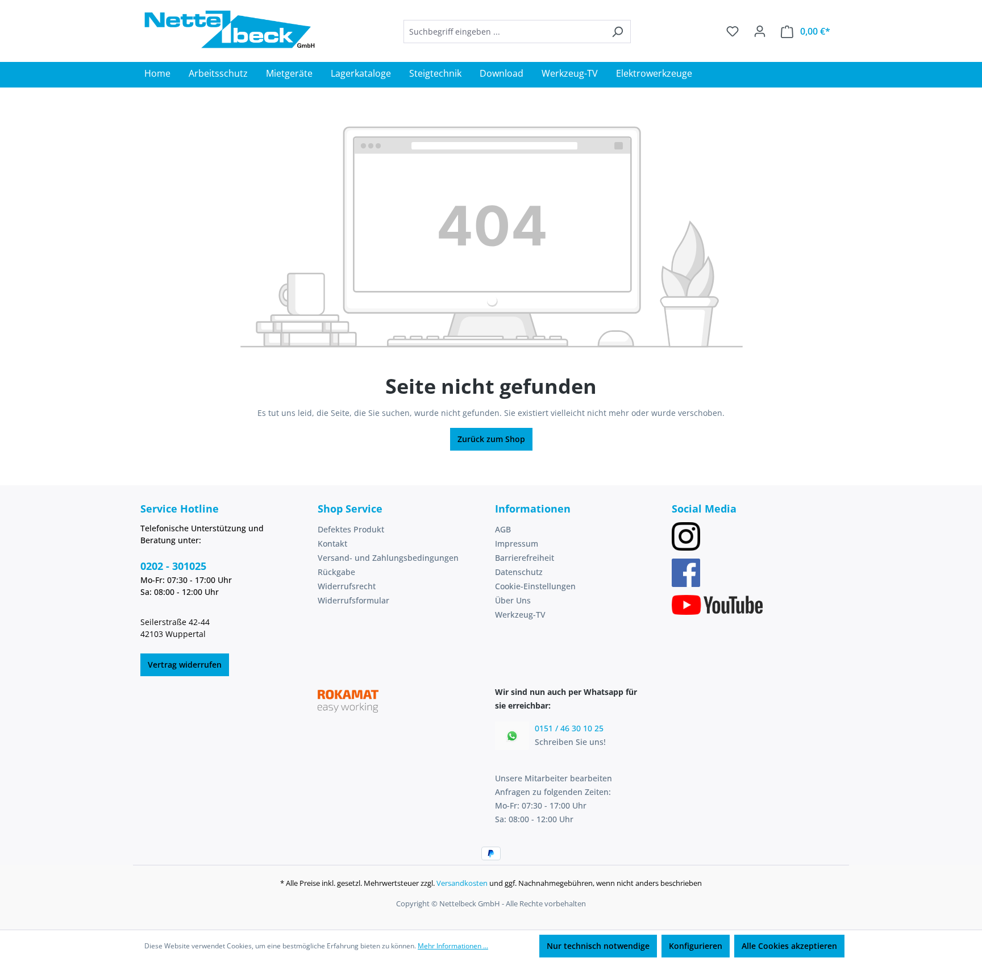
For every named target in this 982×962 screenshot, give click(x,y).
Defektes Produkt (351, 529)
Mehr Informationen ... (453, 946)
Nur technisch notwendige (598, 945)
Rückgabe (336, 572)
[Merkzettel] (732, 31)
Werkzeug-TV (520, 614)
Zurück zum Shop (491, 439)
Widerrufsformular (353, 600)
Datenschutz (519, 572)
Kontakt (332, 543)
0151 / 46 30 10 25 (569, 728)
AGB (503, 529)
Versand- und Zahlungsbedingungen (388, 557)
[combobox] (504, 31)
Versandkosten (462, 883)
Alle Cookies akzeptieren (789, 945)
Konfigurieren (695, 945)
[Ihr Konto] (759, 31)
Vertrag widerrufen (185, 664)
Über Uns (513, 600)
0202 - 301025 (173, 566)
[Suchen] (617, 31)
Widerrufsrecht (347, 586)
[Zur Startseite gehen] (229, 29)
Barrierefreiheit (524, 557)
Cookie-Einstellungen (535, 586)
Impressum (516, 543)
